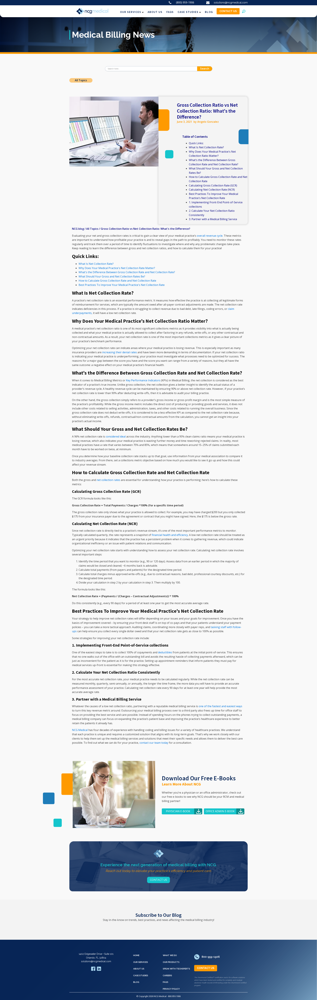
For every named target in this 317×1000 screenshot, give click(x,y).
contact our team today (154, 743)
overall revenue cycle (210, 235)
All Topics (81, 80)
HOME (136, 955)
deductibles (165, 652)
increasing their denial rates (119, 352)
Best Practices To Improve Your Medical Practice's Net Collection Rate (122, 285)
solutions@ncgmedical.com (96, 961)
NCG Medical (80, 730)
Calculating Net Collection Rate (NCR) (212, 189)
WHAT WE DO (170, 955)
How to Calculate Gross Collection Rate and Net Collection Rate (117, 280)
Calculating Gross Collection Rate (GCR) (213, 185)
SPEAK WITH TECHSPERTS (176, 968)
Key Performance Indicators (143, 380)
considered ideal (116, 436)
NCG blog (78, 229)
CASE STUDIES (188, 12)
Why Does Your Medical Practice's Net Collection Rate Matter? (117, 268)
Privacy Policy (171, 989)
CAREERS (167, 975)
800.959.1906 (174, 996)
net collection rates (108, 480)
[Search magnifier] (210, 68)
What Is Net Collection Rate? (206, 147)
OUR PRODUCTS (171, 962)
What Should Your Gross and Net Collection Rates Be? (112, 276)
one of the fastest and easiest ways (220, 706)
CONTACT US (228, 11)
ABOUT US (155, 12)
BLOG (209, 12)
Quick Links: (196, 143)
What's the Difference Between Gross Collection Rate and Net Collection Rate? (127, 272)
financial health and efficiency (170, 535)
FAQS (170, 12)
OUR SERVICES (130, 12)
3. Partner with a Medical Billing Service (213, 219)
